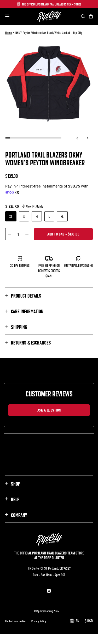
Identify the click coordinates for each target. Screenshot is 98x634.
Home (8, 32)
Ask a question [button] (49, 410)
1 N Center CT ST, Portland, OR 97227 (49, 568)
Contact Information (15, 621)
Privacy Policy (38, 621)
